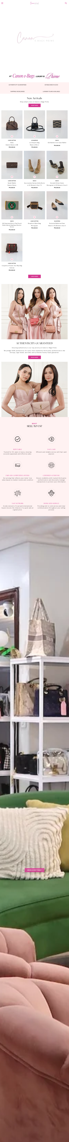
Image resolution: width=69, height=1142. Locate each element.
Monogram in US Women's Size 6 (57, 185)
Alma (11, 142)
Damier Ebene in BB (12, 145)
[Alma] (11, 124)
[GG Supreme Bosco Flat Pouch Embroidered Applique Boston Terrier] (11, 205)
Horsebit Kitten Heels (57, 183)
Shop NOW (34, 105)
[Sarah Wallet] (11, 165)
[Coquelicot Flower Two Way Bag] (11, 247)
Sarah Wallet (12, 183)
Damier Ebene (12, 185)
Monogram (34, 225)
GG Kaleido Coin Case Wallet (57, 142)
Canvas (12, 268)
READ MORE (34, 357)
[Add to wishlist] (12, 136)
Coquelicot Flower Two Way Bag (12, 265)
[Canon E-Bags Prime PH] (34, 3)
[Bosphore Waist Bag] (34, 205)
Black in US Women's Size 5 (57, 225)
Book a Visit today (34, 870)
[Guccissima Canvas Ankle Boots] (34, 165)
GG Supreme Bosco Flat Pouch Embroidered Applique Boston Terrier (12, 225)
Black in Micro (34, 145)
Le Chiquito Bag (34, 142)
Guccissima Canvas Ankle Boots (34, 183)
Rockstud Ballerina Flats (57, 223)
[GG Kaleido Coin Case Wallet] (57, 124)
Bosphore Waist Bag (34, 223)
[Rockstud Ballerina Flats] (57, 205)
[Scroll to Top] (65, 1132)
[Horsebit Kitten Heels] (57, 165)
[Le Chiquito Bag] (34, 124)
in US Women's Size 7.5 (34, 185)
